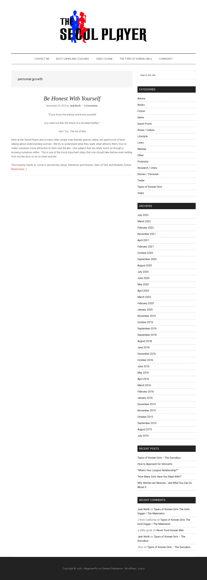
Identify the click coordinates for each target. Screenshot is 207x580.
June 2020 (143, 278)
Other (140, 155)
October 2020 (145, 252)
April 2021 (143, 240)
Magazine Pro (91, 568)
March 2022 (144, 221)
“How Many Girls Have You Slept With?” (159, 476)
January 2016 (145, 397)
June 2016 (143, 366)
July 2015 (143, 435)
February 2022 (145, 227)
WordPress (130, 568)
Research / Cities (147, 167)
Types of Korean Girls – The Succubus (159, 457)
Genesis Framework (112, 568)
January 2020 (145, 309)
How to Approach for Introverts (154, 464)
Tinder (141, 180)
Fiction (141, 111)
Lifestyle (142, 136)
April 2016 (143, 379)
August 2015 (144, 429)
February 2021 (145, 246)
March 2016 (144, 385)
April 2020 (143, 290)
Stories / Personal (147, 174)
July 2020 (143, 271)
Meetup (141, 148)
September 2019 (147, 328)
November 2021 (146, 234)
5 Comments (91, 105)
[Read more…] (19, 169)
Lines (140, 142)
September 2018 (147, 334)
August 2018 (144, 341)
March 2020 (144, 297)
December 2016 (146, 353)
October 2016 (145, 360)
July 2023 (143, 215)
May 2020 (143, 284)
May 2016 (143, 372)
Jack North (143, 509)
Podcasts (142, 161)
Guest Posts (144, 123)
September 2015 (147, 423)
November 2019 (146, 315)
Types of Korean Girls (149, 186)
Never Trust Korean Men (170, 530)
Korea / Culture (145, 130)
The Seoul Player (103, 26)
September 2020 (147, 259)
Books (141, 104)
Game (140, 117)
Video (140, 193)
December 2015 (146, 404)
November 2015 (146, 410)
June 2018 (143, 347)
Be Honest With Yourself (72, 98)
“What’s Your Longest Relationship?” (157, 470)
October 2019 (145, 322)
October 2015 (145, 416)
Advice (141, 98)
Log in (141, 568)
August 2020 (144, 265)
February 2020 (145, 303)
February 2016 (145, 391)
